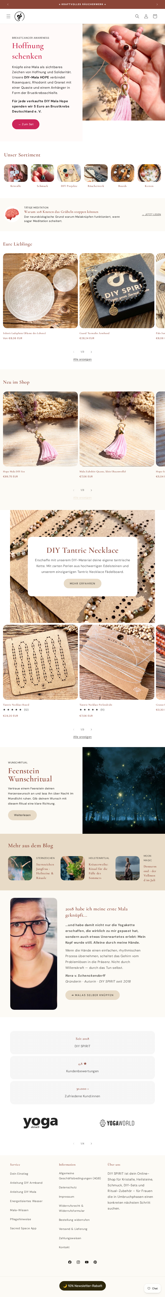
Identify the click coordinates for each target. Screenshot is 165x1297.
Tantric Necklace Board (16, 704)
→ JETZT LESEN (151, 214)
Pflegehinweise (20, 1219)
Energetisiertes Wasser (26, 1201)
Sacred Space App (23, 1228)
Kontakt (64, 1247)
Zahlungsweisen (70, 1238)
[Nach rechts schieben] (91, 352)
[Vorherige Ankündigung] (7, 4)
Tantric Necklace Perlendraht (95, 704)
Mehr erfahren (82, 583)
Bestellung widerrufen (74, 1220)
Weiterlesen (22, 815)
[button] (8, 16)
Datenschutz (68, 1187)
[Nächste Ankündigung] (157, 4)
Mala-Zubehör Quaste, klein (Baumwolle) (102, 471)
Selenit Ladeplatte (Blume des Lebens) (24, 333)
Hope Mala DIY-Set (14, 471)
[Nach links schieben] (73, 352)
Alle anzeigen (82, 359)
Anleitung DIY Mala (23, 1192)
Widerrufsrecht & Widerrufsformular (72, 1208)
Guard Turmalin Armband (94, 333)
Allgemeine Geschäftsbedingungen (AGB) (80, 1175)
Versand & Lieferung (73, 1229)
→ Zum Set (25, 124)
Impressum (66, 1196)
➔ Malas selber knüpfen (92, 995)
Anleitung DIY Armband (26, 1183)
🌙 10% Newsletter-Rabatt (82, 1286)
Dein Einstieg (19, 1173)
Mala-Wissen (19, 1210)
